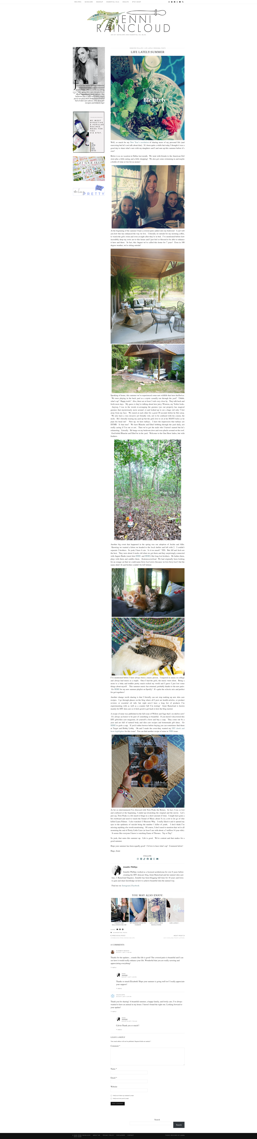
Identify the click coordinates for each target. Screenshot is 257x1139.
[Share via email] (117, 929)
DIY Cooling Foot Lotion (174, 937)
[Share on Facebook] (120, 929)
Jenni (124, 973)
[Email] (180, 2)
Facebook (135, 885)
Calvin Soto (120, 994)
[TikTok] (144, 859)
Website (114, 1086)
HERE (138, 556)
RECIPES (77, 2)
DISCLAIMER (121, 1135)
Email (114, 1077)
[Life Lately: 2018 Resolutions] (157, 910)
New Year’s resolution (139, 142)
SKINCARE (89, 2)
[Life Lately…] (175, 910)
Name (114, 1068)
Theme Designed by (175, 1135)
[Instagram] (169, 2)
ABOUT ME (96, 1135)
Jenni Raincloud (84, 1135)
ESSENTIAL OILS (113, 2)
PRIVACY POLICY (108, 1135)
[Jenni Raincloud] (128, 20)
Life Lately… (175, 923)
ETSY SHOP (136, 2)
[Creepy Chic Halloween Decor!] (120, 910)
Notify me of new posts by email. (121, 1098)
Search (157, 1119)
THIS (171, 731)
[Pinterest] (172, 2)
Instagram (126, 885)
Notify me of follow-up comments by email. (123, 1095)
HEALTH (126, 2)
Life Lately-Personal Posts (155, 48)
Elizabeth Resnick (122, 950)
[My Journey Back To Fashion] (138, 910)
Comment (115, 1045)
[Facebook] (174, 2)
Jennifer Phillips (136, 48)
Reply (114, 967)
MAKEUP (99, 2)
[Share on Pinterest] (122, 929)
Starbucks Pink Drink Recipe (123, 937)
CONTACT (130, 1135)
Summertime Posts (120, 932)
